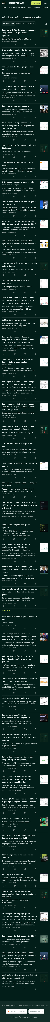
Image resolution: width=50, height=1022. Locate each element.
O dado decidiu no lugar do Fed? (17, 445)
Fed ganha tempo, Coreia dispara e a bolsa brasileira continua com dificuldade (18, 340)
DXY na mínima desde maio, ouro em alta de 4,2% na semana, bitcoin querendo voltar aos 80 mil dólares (18, 169)
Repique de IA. (7, 622)
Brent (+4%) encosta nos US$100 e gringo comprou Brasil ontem (19, 800)
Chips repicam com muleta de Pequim (17, 856)
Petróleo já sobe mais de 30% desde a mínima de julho (18, 836)
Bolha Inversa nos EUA (14, 320)
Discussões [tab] (30, 24)
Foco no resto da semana (15, 106)
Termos (32, 1005)
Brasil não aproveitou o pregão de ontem (19, 484)
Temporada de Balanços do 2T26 (19, 936)
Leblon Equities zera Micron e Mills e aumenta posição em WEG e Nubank (19, 505)
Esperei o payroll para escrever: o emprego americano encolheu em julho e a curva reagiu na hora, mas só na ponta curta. (19, 451)
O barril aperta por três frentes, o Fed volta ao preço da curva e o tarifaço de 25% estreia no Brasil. (19, 842)
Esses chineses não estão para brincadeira (19, 203)
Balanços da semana (12, 875)
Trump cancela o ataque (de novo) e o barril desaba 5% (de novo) (19, 570)
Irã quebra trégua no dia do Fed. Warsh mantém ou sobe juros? (17, 659)
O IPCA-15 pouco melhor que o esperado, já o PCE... (18, 88)
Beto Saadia (12, 41)
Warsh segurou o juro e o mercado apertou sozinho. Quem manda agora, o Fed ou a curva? (19, 637)
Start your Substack (17, 1011)
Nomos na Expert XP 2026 (15, 819)
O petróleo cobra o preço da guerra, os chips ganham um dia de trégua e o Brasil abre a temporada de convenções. (18, 879)
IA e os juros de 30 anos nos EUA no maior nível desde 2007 (19, 222)
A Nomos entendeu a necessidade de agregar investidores (16, 823)
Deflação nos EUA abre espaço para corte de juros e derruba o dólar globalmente (19, 956)
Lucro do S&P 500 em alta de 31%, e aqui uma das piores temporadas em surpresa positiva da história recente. (18, 250)
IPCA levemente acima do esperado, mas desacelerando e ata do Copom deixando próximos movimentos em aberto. (18, 391)
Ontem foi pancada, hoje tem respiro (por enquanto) (17, 758)
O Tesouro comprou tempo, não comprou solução (18, 183)
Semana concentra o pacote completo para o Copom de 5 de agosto (19, 737)
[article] (25, 37)
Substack (15, 1017)
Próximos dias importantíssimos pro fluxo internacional (19, 680)
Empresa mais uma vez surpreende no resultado (17, 74)
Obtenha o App (36, 1011)
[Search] (45, 23)
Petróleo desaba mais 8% (15, 698)
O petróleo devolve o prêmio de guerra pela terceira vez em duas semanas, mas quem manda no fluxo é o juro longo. (18, 576)
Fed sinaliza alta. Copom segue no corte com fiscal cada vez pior (19, 592)
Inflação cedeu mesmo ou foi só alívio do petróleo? (19, 976)
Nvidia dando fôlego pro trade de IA (19, 68)
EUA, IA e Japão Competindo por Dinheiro (19, 146)
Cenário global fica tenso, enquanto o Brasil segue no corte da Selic (19, 744)
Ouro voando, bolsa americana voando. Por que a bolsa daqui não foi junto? (19, 407)
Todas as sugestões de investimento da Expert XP (16, 716)
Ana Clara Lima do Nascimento (18, 536)
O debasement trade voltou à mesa (17, 164)
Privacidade (23, 1005)
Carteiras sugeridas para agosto (16, 526)
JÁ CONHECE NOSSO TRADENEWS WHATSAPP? (15, 901)
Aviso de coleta (42, 1005)
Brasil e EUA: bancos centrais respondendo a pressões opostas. (19, 33)
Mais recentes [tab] (8, 24)
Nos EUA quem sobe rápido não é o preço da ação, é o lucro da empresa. (18, 324)
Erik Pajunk (12, 58)
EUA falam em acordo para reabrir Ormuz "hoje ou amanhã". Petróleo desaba (16, 547)
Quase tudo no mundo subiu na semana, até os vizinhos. (18, 414)
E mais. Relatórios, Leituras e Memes (16, 39)
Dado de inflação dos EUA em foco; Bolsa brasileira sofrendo (17, 362)
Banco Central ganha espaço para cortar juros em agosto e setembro (19, 894)
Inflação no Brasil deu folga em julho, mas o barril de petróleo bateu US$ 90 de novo (19, 384)
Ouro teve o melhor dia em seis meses (19, 464)
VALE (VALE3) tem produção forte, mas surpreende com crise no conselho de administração (16, 780)
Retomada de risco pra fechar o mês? (19, 618)
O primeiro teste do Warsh (16, 50)
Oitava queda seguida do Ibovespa (15, 282)
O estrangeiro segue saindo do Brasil (17, 286)
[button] (4, 7)
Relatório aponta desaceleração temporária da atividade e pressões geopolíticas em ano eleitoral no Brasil (19, 923)
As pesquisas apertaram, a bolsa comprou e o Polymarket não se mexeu (18, 126)
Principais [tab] (20, 24)
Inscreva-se (36, 3)
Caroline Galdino (14, 311)
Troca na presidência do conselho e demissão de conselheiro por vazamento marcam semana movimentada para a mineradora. (18, 786)
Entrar (45, 3)
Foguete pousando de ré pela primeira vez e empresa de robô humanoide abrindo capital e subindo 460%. (19, 209)
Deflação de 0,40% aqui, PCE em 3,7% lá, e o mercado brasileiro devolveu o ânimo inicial (19, 93)
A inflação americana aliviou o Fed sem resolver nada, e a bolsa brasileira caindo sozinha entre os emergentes (18, 369)
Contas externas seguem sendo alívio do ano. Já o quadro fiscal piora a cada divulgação (18, 599)
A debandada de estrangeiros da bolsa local (19, 264)
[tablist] (18, 23)
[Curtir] (3, 61)
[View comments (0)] (14, 44)
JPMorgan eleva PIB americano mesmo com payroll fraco (18, 427)
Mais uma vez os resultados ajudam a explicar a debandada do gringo (19, 244)
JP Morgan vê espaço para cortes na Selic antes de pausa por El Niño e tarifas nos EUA (19, 916)
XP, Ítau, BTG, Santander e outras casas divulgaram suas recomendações (17, 532)
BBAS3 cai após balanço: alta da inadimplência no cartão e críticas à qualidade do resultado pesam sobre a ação (18, 301)
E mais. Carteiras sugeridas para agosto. (18, 269)
